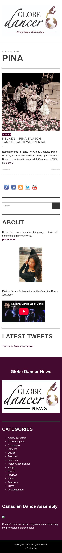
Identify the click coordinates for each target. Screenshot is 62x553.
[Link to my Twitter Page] (27, 187)
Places (11, 471)
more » (9, 163)
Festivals (13, 460)
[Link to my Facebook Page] (13, 187)
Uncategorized (16, 489)
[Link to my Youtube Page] (34, 187)
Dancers (12, 449)
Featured (12, 456)
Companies (14, 445)
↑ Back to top (31, 548)
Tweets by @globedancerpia (17, 346)
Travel (11, 486)
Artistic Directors (17, 438)
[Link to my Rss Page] (20, 187)
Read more (6, 170)
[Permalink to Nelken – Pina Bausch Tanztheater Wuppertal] (31, 101)
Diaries (12, 452)
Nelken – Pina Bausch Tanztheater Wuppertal (24, 140)
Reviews (7, 134)
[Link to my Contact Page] (6, 187)
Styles (11, 478)
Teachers (13, 482)
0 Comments (55, 169)
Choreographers (16, 441)
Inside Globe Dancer (19, 463)
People (11, 467)
